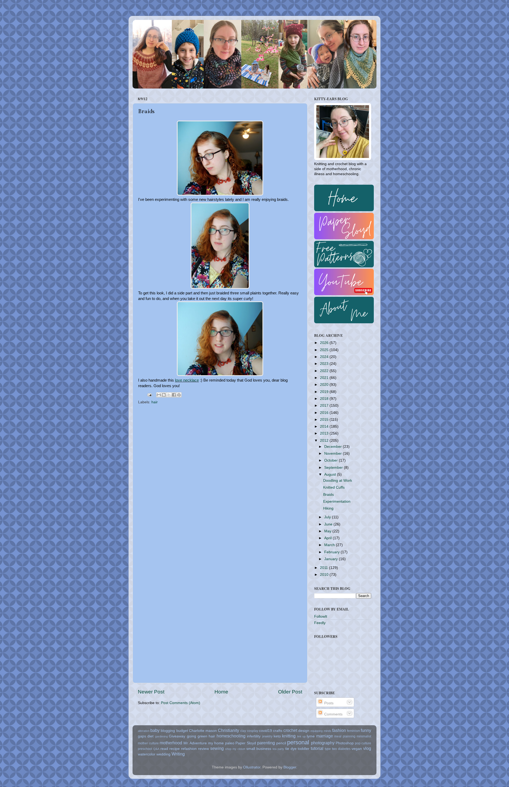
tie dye (291, 749)
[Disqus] (220, 474)
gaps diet (145, 736)
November (333, 454)
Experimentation (336, 501)
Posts (328, 703)
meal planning (344, 736)
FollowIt (320, 616)
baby (155, 730)
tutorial (317, 748)
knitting (289, 735)
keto (277, 736)
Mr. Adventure (195, 743)
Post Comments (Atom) (180, 703)
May (328, 531)
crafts (277, 731)
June (329, 524)
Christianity (228, 730)
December (333, 447)
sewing (217, 748)
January (331, 559)
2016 (325, 413)
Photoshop (345, 743)
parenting (266, 742)
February (332, 552)
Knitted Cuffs (334, 487)
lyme (311, 736)
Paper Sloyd (245, 743)
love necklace (187, 380)
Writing (178, 753)
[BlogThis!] (163, 394)
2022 (325, 371)
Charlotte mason (203, 731)
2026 (325, 343)
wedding (163, 754)
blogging (168, 731)
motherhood (171, 742)
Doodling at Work (337, 481)
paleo (229, 743)
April (328, 538)
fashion (339, 730)
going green (197, 736)
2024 (325, 357)
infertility (254, 736)
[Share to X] (169, 394)
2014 (325, 426)
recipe (174, 749)
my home (216, 743)
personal (298, 742)
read (164, 749)
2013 (325, 433)
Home (221, 692)
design (303, 731)
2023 (325, 364)
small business (258, 749)
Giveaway (177, 736)
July (328, 517)
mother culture (148, 743)
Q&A (156, 748)
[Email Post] (149, 395)
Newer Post (151, 692)
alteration (144, 730)
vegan (357, 749)
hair (154, 402)
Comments (333, 714)
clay (243, 731)
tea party (278, 748)
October (331, 460)
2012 (325, 441)
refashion (189, 749)
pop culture (363, 743)
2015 (325, 420)
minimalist (364, 736)
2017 (325, 406)
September (334, 468)
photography (323, 742)
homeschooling (231, 735)
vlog (367, 748)
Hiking (328, 508)
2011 (324, 568)
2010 (325, 575)
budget (182, 731)
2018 (325, 399)
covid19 (265, 731)
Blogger (289, 767)
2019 (325, 392)
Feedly (320, 623)
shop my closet (235, 748)
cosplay (252, 731)
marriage (324, 735)
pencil (281, 743)
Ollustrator (251, 767)
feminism (353, 731)
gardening (161, 736)
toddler (303, 749)
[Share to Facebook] (174, 394)
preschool (145, 749)
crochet (290, 730)
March (330, 545)
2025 (325, 350)
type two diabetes (337, 749)
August (330, 474)
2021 (325, 378)
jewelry (267, 736)
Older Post (290, 692)
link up (301, 736)
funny (366, 730)
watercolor (146, 754)
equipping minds (320, 730)
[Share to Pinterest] (179, 394)
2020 (325, 385)
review (203, 749)
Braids (328, 495)
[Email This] (158, 394)
